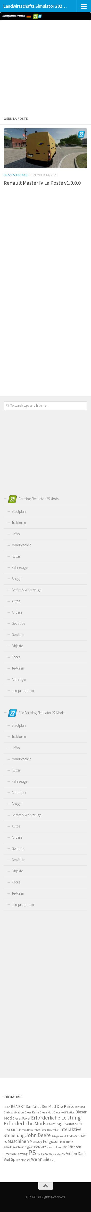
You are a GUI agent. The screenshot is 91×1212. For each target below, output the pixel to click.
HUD (12, 1130)
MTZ (43, 1147)
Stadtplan (19, 511)
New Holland (55, 1147)
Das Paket (33, 1106)
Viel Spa (11, 1159)
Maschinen (18, 1141)
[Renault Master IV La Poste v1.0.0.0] (45, 148)
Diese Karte (32, 1112)
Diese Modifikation (64, 1112)
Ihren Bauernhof (49, 1130)
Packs (16, 657)
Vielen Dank (76, 1153)
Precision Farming (15, 1154)
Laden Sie (73, 1136)
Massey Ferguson (44, 1141)
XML (52, 1160)
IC (17, 1130)
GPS (6, 1130)
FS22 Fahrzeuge (16, 175)
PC (65, 1147)
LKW (83, 1136)
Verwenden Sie (57, 1154)
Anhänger (19, 679)
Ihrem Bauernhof (29, 1130)
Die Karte (65, 1106)
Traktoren (19, 522)
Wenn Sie (40, 1159)
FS (80, 1124)
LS (5, 1142)
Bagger (17, 578)
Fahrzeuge (19, 567)
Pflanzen (74, 1147)
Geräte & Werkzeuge (26, 590)
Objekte (17, 645)
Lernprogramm (23, 690)
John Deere (38, 1135)
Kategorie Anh (58, 1136)
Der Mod (49, 1106)
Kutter (16, 556)
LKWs (16, 534)
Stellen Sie (43, 1154)
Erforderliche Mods (25, 1123)
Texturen (18, 668)
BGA (14, 1106)
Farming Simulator (62, 1124)
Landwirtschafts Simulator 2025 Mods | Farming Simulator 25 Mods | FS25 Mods (36, 6)
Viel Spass (24, 1160)
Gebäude (18, 623)
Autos (16, 601)
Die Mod (80, 1107)
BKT (21, 1106)
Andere (17, 612)
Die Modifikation (14, 1112)
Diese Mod (46, 1112)
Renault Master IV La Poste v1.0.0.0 (42, 182)
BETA (7, 1107)
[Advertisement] (45, 67)
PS (32, 1152)
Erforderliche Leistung (56, 1117)
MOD (37, 1147)
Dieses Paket (21, 1118)
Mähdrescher (21, 545)
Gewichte (18, 634)
